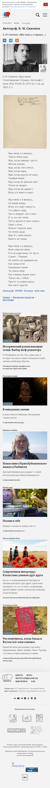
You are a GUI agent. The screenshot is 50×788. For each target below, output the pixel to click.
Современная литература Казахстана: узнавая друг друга (23, 573)
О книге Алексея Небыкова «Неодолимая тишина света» (21, 416)
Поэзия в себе (11, 520)
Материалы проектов (23, 297)
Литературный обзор (11, 538)
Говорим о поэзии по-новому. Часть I (19, 526)
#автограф (8, 290)
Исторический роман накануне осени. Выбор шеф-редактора (23, 348)
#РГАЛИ (18, 290)
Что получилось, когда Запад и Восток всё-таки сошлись (22, 640)
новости (19, 675)
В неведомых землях (16, 409)
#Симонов (28, 290)
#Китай (27, 658)
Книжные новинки (10, 430)
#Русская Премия (33, 598)
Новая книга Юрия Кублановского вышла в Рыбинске (25, 465)
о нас (33, 681)
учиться (34, 678)
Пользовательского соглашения (22, 7)
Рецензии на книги (10, 376)
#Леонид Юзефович (10, 366)
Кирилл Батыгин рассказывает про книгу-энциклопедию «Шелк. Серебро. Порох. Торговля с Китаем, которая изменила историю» (25, 650)
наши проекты (21, 681)
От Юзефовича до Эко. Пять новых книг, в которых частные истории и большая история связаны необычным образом (24, 358)
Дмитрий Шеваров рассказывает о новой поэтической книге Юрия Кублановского (22, 473)
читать (29, 675)
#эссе (22, 531)
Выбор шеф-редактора (12, 313)
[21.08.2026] (25, 490)
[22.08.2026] (25, 315)
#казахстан (7, 598)
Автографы (26, 23)
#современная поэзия (11, 480)
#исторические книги (18, 368)
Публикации (7, 487)
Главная (6, 297)
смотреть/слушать (23, 678)
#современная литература (13, 422)
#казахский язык (19, 598)
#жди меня (39, 290)
